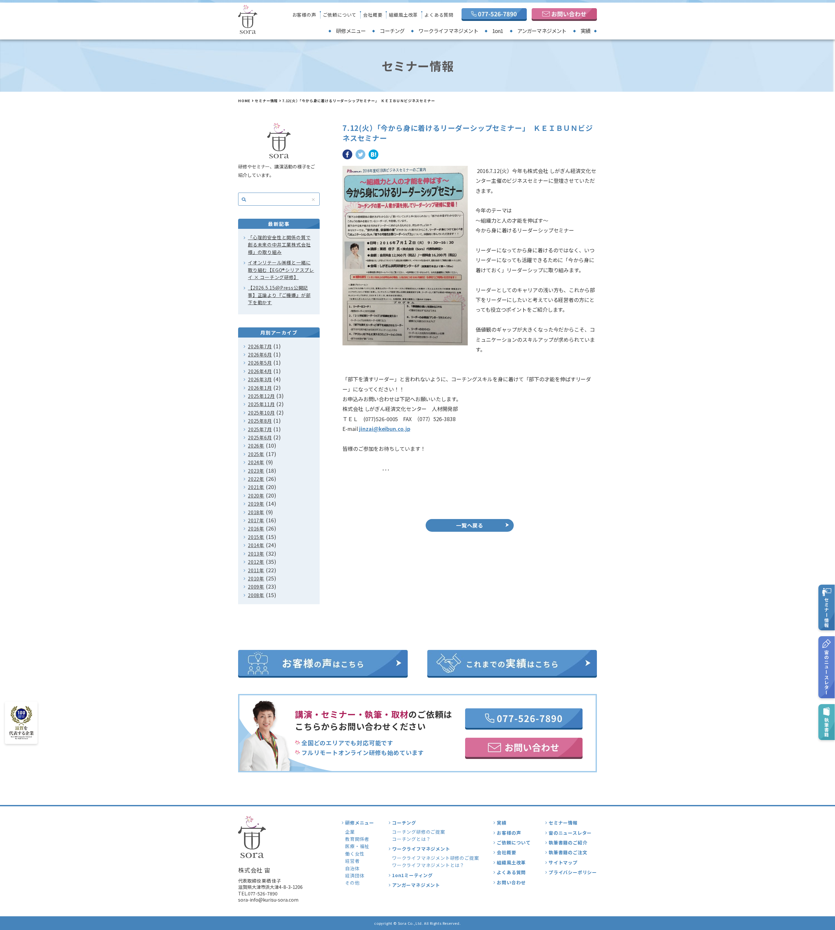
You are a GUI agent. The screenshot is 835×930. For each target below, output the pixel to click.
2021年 (256, 487)
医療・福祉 (357, 846)
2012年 (256, 562)
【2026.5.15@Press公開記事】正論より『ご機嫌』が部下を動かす (279, 295)
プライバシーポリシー (573, 872)
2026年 (256, 445)
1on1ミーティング (412, 875)
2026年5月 (260, 362)
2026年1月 (260, 388)
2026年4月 (260, 371)
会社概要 (372, 14)
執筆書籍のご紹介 (568, 842)
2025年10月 (261, 412)
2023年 (256, 470)
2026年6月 (260, 354)
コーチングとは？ (411, 839)
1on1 (497, 31)
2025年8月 (260, 421)
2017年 (256, 520)
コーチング (392, 31)
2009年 (256, 586)
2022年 (256, 479)
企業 (350, 831)
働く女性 (354, 853)
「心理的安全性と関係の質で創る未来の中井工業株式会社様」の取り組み (279, 244)
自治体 (352, 868)
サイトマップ (563, 862)
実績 (585, 31)
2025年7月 (260, 429)
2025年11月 (261, 404)
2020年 (256, 495)
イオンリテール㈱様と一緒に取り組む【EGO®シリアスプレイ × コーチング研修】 (281, 269)
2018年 (256, 512)
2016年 (256, 528)
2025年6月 (260, 437)
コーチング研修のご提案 (418, 831)
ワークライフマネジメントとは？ (428, 865)
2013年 (256, 553)
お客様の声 (304, 14)
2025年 (256, 454)
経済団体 (354, 875)
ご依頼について (340, 14)
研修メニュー (351, 31)
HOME (244, 100)
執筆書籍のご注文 (568, 852)
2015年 (256, 537)
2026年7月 (260, 346)
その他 (352, 882)
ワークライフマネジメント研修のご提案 (435, 858)
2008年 (256, 595)
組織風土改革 (403, 14)
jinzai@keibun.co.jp (384, 429)
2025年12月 (261, 396)
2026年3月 (260, 379)
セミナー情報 (266, 100)
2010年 (256, 578)
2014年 (256, 545)
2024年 (256, 462)
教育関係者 (357, 839)
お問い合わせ (511, 882)
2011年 (256, 570)
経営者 (352, 861)
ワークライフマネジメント (448, 31)
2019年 (256, 503)
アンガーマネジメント (542, 31)
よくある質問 (438, 14)
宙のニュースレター (570, 832)
